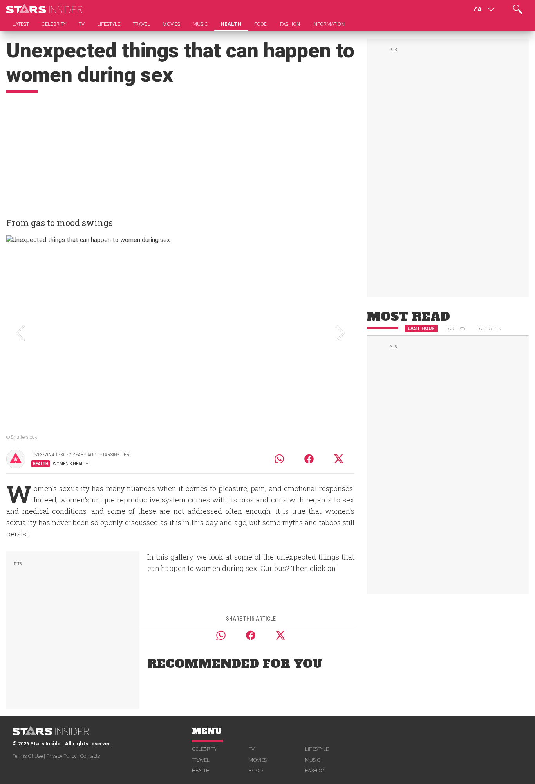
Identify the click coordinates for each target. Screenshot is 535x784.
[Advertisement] (180, 151)
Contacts (90, 756)
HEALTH (201, 770)
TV (252, 749)
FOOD (256, 770)
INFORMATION (329, 24)
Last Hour (421, 328)
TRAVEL (201, 760)
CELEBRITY (204, 749)
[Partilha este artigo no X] (339, 459)
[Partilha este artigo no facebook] (309, 459)
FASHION (315, 770)
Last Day (456, 328)
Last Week (489, 328)
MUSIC (312, 760)
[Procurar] (518, 9)
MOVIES (258, 760)
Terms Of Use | (29, 756)
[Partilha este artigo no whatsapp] (279, 459)
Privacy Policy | (63, 756)
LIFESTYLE (317, 749)
